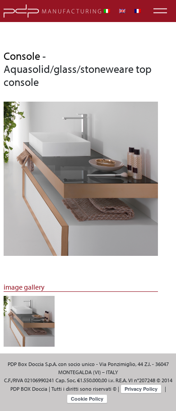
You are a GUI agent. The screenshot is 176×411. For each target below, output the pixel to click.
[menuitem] (107, 11)
